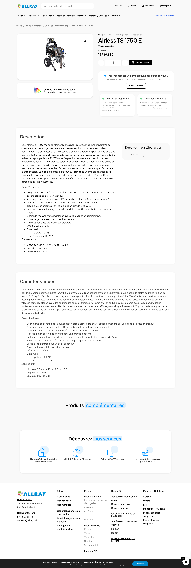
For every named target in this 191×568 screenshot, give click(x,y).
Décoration (47, 15)
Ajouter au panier (141, 62)
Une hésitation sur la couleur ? (59, 89)
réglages (122, 565)
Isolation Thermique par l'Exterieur (123, 514)
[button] (85, 41)
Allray (20, 15)
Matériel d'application (133, 35)
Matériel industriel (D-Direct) (123, 539)
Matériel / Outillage (98, 15)
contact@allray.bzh (27, 520)
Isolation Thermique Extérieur (70, 15)
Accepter (140, 563)
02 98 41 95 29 (25, 517)
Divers (115, 15)
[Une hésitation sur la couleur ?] (37, 90)
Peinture (32, 15)
